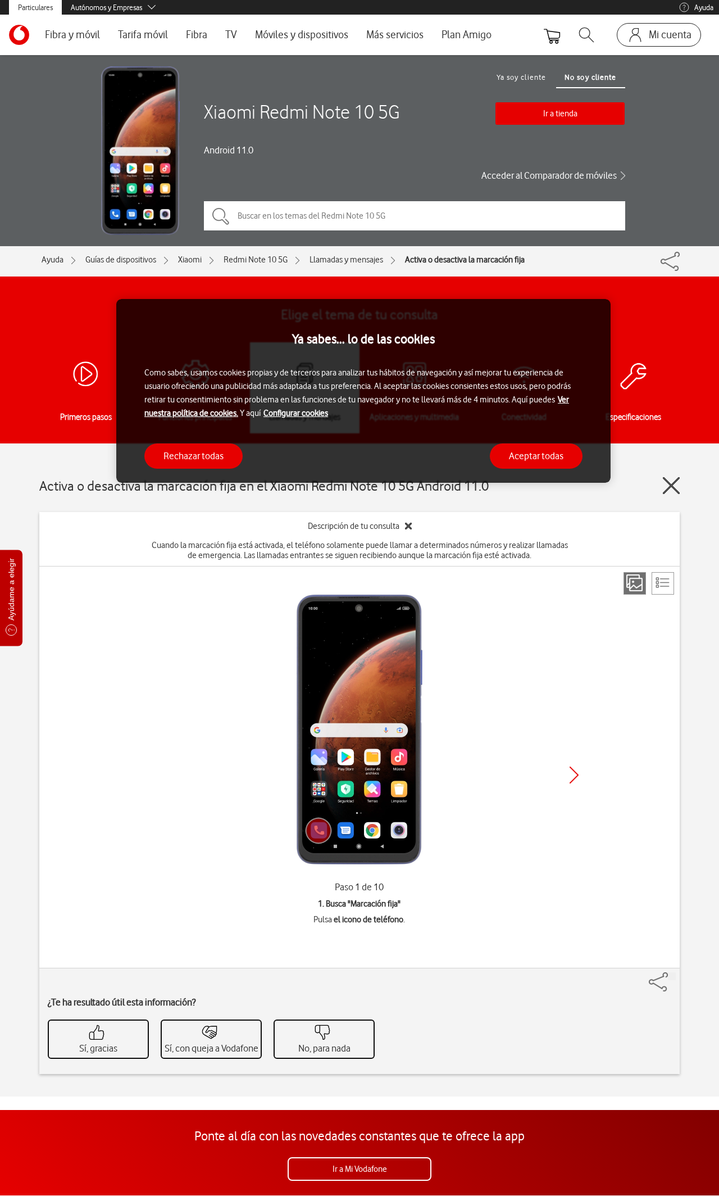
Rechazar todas (193, 455)
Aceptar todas (536, 455)
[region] (363, 391)
